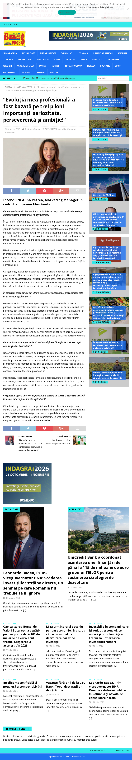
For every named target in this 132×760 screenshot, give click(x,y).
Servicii (56, 65)
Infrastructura (73, 65)
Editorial (40, 72)
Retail (83, 59)
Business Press (32, 129)
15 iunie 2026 (98, 702)
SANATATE (97, 59)
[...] (24, 610)
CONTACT (55, 72)
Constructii (42, 59)
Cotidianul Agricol (120, 750)
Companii (8, 59)
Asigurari (123, 53)
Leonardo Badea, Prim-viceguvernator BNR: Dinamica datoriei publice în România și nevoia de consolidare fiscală (107, 690)
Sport (118, 65)
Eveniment (66, 53)
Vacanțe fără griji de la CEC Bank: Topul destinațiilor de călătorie (65, 686)
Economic (82, 53)
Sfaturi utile (10, 72)
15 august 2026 (102, 292)
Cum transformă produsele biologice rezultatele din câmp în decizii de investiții (108, 132)
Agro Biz (7, 65)
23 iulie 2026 (12, 690)
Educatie (105, 65)
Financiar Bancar (103, 53)
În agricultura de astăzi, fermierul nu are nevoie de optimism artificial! (107, 102)
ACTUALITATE (28, 53)
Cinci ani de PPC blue (104, 195)
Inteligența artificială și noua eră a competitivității (22, 684)
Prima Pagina (9, 53)
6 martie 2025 (13, 129)
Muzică (26, 72)
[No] (128, 8)
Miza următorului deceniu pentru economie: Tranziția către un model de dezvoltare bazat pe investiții (65, 634)
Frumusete (113, 59)
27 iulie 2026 (54, 646)
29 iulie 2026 (100, 229)
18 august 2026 (13, 597)
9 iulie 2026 (54, 694)
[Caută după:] (113, 78)
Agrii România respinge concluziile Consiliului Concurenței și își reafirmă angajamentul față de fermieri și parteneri (107, 253)
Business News (48, 53)
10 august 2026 (102, 322)
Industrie (70, 59)
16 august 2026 (102, 262)
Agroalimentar (25, 65)
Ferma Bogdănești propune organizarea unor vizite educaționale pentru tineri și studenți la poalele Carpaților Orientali (108, 160)
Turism (43, 65)
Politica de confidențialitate (99, 7)
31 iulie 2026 (100, 109)
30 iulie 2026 (100, 169)
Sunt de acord (66, 12)
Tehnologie (24, 59)
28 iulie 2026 (76, 587)
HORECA (91, 65)
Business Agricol (98, 750)
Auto (57, 59)
